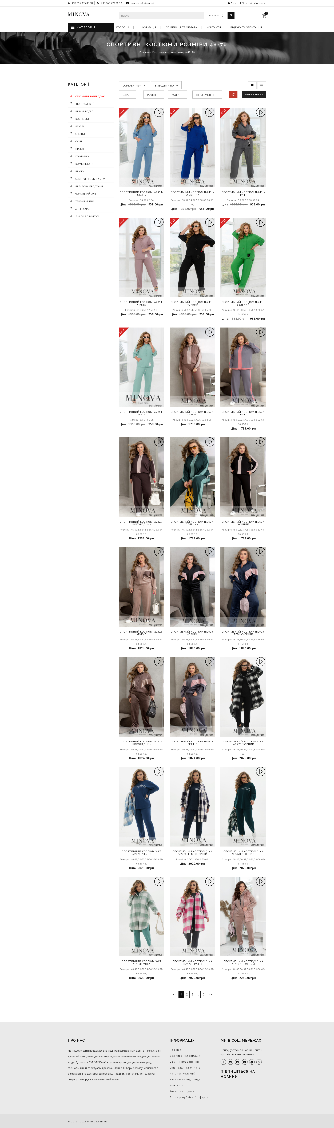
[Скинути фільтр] (233, 94)
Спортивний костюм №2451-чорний (192, 303)
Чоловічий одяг (86, 193)
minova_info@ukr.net (142, 3)
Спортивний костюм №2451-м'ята (141, 413)
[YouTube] (245, 1062)
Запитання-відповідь (185, 1079)
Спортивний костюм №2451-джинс (141, 193)
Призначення (205, 94)
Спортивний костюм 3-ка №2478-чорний (243, 743)
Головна (122, 27)
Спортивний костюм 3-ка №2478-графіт (192, 962)
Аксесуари (82, 208)
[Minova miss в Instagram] (237, 1062)
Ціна (126, 94)
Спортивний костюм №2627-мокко (192, 413)
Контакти (213, 27)
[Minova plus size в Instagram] (230, 1062)
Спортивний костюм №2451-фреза (141, 303)
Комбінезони (84, 164)
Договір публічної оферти (189, 1097)
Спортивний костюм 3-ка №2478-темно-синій (192, 853)
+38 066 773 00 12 (111, 3)
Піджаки (80, 149)
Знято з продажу (87, 216)
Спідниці (81, 134)
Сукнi (78, 141)
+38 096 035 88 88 (82, 3)
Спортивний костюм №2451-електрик (192, 193)
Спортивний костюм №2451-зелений (243, 303)
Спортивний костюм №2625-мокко (141, 633)
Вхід (233, 3)
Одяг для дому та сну (90, 179)
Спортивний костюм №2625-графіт (192, 743)
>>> (211, 994)
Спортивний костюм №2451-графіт (243, 193)
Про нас (175, 1049)
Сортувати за (132, 85)
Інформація (147, 27)
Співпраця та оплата (181, 27)
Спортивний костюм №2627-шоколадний (141, 523)
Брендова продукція (89, 186)
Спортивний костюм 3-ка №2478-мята (141, 962)
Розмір (152, 94)
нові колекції (84, 104)
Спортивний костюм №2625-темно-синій (243, 633)
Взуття (80, 126)
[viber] (259, 1062)
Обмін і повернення (184, 1061)
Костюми (82, 119)
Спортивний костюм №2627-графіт (243, 413)
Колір (175, 94)
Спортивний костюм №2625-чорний (192, 633)
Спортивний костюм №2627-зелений (192, 523)
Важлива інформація (185, 1055)
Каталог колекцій (183, 1073)
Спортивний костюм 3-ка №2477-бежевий (243, 962)
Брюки (80, 171)
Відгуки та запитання (246, 27)
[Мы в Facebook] (223, 1062)
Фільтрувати (254, 94)
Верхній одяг (84, 111)
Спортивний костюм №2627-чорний (243, 523)
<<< (174, 994)
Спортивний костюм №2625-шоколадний (141, 743)
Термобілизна (84, 201)
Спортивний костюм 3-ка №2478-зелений (243, 853)
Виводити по (164, 85)
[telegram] (252, 1062)
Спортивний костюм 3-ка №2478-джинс (141, 853)
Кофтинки (82, 156)
